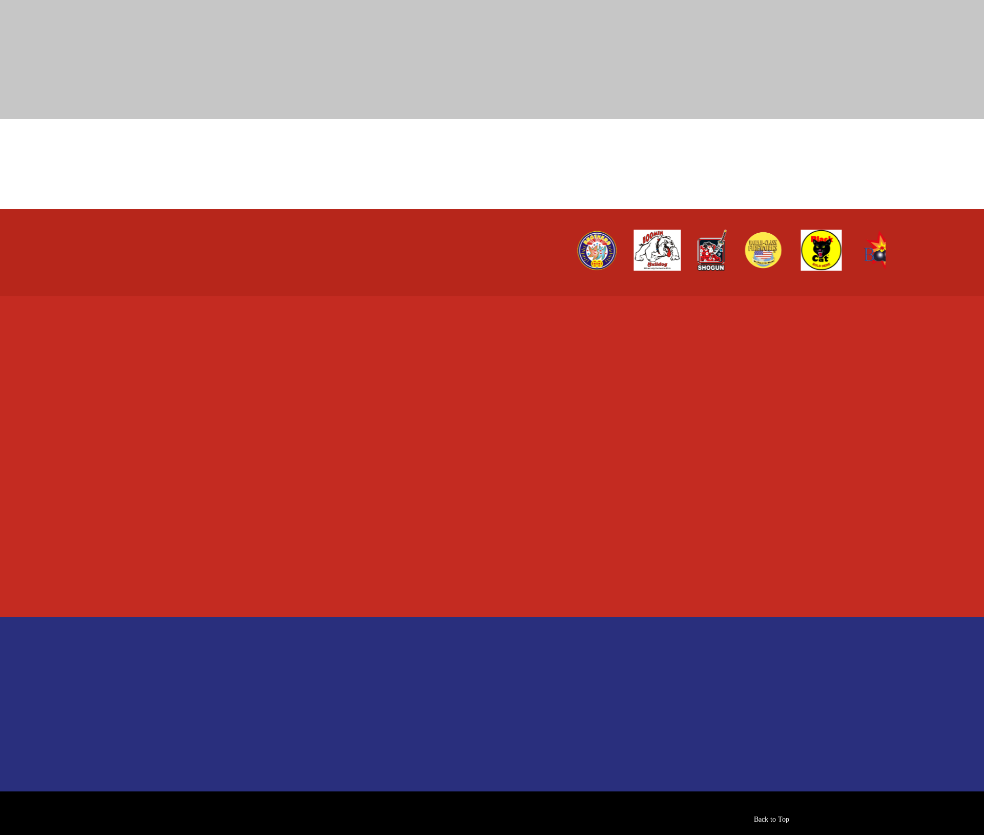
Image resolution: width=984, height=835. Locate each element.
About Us (211, 667)
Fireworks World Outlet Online (407, 690)
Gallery (206, 690)
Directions (569, 335)
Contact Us (214, 759)
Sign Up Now (527, 687)
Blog (202, 713)
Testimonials (216, 736)
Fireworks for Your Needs (396, 667)
